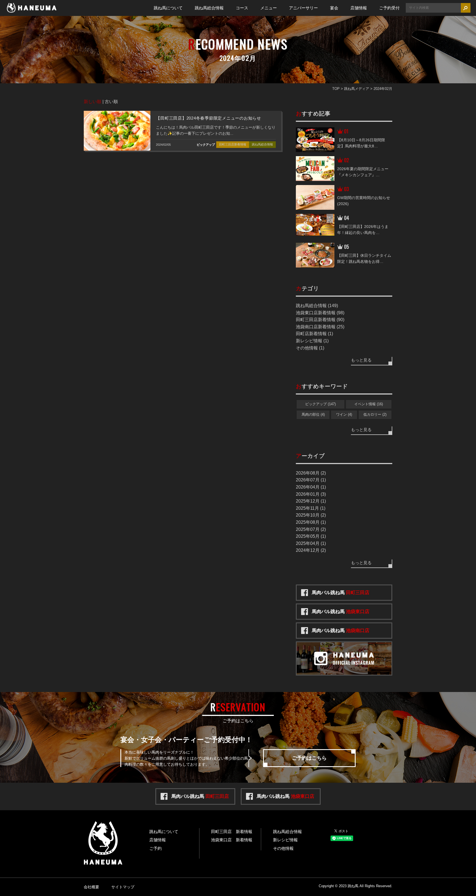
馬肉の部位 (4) (313, 414)
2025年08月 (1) (311, 522)
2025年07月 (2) (311, 529)
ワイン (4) (344, 414)
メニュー (268, 7)
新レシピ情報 (285, 839)
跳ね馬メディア (356, 89)
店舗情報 (358, 7)
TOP (336, 89)
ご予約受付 (389, 7)
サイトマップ (122, 887)
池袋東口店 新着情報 (231, 839)
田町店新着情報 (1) (314, 333)
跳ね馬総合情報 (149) (317, 305)
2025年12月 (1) (311, 501)
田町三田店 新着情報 (231, 831)
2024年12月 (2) (311, 550)
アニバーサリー (303, 7)
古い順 (111, 101)
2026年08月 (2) (311, 473)
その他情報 (283, 848)
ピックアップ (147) (320, 404)
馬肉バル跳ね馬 (340, 592)
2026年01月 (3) (311, 494)
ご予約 (155, 848)
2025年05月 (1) (311, 536)
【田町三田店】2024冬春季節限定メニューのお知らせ (208, 118)
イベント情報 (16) (368, 404)
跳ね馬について (168, 7)
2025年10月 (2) (311, 515)
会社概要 (91, 887)
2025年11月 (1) (310, 508)
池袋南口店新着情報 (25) (320, 326)
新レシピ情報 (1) (312, 340)
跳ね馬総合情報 (209, 7)
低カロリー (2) (374, 414)
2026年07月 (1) (311, 480)
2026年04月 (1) (311, 487)
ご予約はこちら (309, 758)
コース (242, 7)
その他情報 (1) (310, 348)
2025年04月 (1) (311, 543)
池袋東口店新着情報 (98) (320, 312)
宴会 (334, 7)
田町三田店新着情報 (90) (320, 319)
